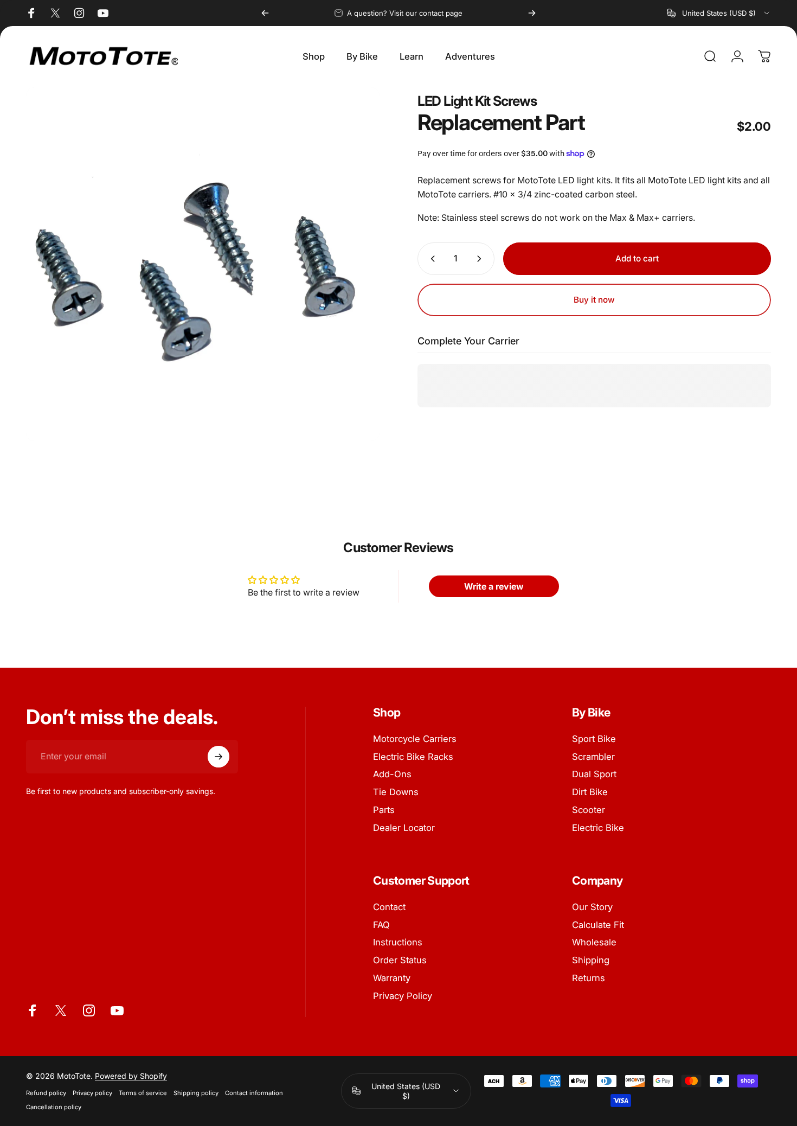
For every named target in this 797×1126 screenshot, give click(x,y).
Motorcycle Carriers (415, 738)
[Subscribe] (218, 756)
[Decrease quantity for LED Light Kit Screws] (430, 258)
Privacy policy (92, 1093)
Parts (384, 809)
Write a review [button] (494, 586)
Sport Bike (594, 738)
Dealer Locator (404, 827)
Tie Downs (396, 791)
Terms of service (143, 1093)
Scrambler (593, 756)
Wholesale (594, 942)
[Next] (532, 13)
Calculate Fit (598, 924)
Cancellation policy (53, 1107)
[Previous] (265, 13)
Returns (588, 978)
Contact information (254, 1093)
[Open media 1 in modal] (203, 264)
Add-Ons (392, 774)
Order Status (400, 960)
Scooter (588, 809)
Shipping (590, 960)
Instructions (397, 942)
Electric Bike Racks (413, 756)
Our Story (592, 906)
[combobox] (719, 13)
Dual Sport (594, 774)
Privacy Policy (402, 995)
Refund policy (46, 1093)
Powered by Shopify (131, 1075)
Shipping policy (195, 1093)
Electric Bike (598, 827)
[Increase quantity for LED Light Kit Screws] (481, 258)
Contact (389, 906)
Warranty (391, 978)
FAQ (381, 924)
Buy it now (594, 300)
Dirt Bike (590, 791)
